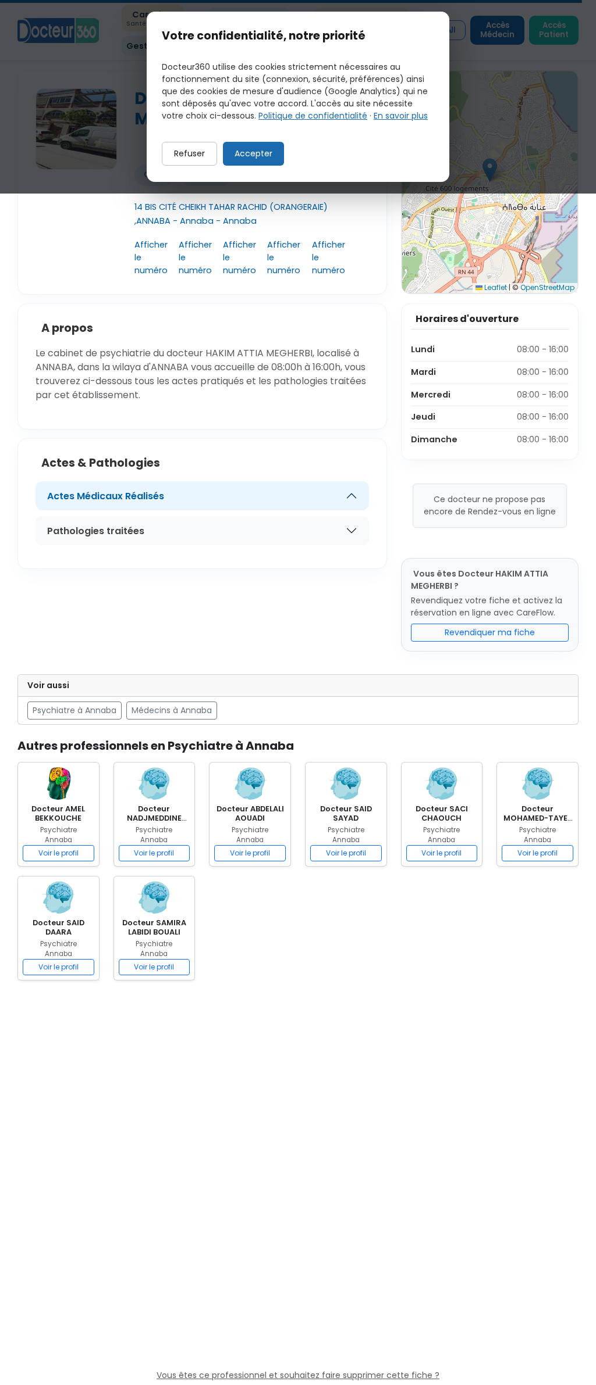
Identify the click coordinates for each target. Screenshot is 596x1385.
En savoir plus (401, 115)
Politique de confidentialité (312, 115)
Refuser (189, 153)
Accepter (253, 153)
